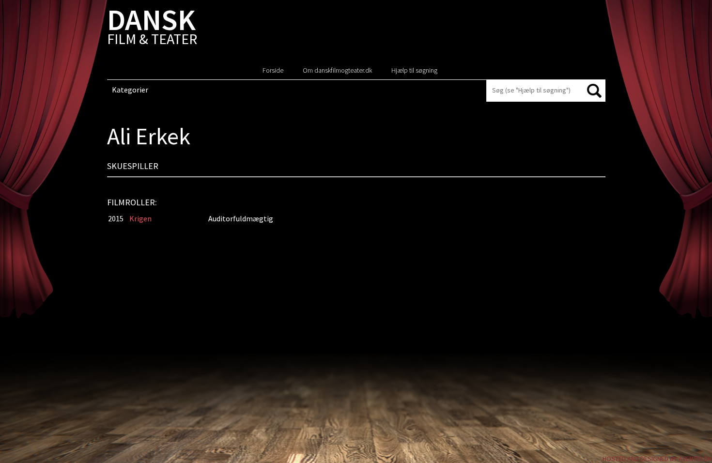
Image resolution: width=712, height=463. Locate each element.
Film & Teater (152, 29)
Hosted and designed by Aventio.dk (657, 458)
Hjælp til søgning (414, 70)
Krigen (140, 218)
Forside (273, 70)
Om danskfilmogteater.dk (337, 70)
